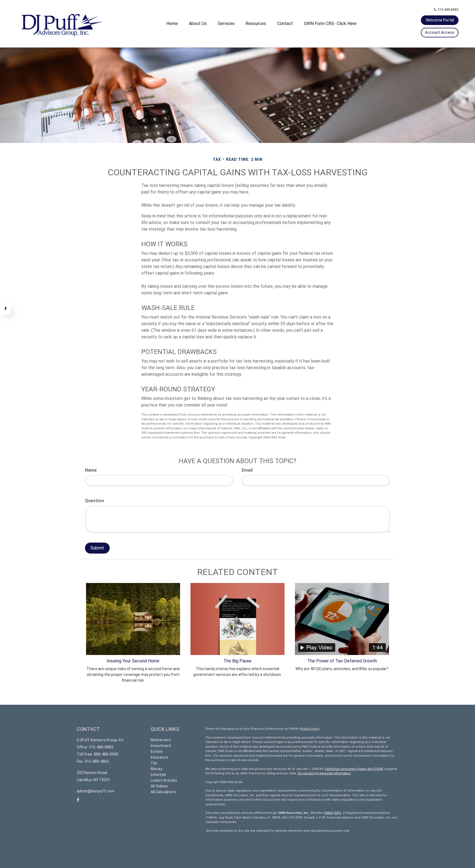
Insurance (159, 757)
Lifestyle (158, 774)
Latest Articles (164, 780)
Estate (157, 751)
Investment (161, 745)
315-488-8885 (448, 10)
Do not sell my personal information (324, 773)
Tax (154, 763)
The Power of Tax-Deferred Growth (342, 661)
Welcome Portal (440, 20)
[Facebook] (5, 309)
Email (247, 470)
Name (91, 470)
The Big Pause (237, 661)
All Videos (159, 786)
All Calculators (163, 792)
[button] (197, 23)
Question (94, 500)
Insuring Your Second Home (133, 661)
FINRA (328, 813)
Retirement (161, 740)
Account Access (439, 32)
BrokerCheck (309, 729)
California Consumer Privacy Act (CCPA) (354, 769)
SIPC (337, 813)
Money (156, 769)
